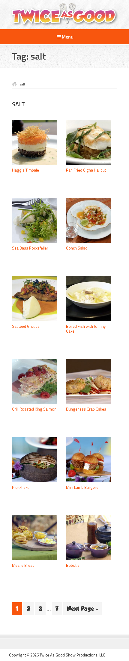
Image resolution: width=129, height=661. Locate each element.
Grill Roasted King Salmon (34, 409)
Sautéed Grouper (26, 326)
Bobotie (73, 565)
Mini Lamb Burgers (82, 487)
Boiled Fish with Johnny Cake (86, 328)
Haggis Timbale (25, 170)
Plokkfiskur (21, 487)
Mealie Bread (23, 565)
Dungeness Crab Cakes (86, 409)
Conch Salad (76, 248)
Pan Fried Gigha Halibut (86, 170)
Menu (68, 36)
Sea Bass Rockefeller (30, 248)
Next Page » (82, 610)
